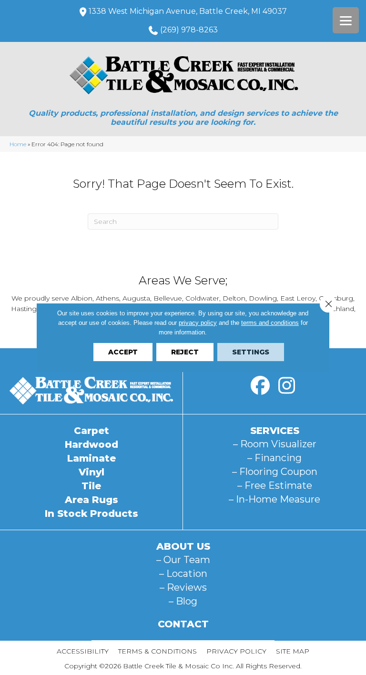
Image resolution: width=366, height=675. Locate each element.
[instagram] (286, 386)
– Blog (183, 601)
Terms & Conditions (157, 651)
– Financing (274, 457)
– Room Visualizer (274, 444)
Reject (185, 352)
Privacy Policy (236, 651)
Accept (123, 352)
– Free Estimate (274, 485)
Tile (91, 486)
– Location (183, 573)
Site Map (292, 651)
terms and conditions (270, 322)
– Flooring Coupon (274, 471)
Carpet (91, 430)
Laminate (91, 458)
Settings (250, 352)
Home (18, 144)
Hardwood (91, 444)
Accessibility (83, 651)
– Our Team (183, 559)
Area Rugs (91, 499)
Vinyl (91, 472)
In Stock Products (91, 513)
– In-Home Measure (274, 499)
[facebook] (260, 386)
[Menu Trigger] (346, 20)
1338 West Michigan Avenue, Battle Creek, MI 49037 (188, 11)
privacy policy (198, 322)
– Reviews (183, 587)
